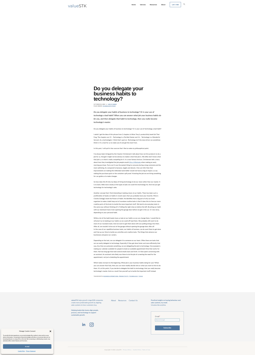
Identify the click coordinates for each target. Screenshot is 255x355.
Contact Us (133, 300)
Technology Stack (108, 106)
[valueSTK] (77, 6)
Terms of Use (146, 349)
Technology (133, 276)
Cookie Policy (21, 351)
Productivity (123, 276)
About (113, 300)
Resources (122, 300)
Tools (140, 276)
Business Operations (110, 276)
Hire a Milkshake (135, 162)
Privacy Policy (127, 349)
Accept (27, 346)
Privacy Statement (31, 351)
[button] (50, 331)
